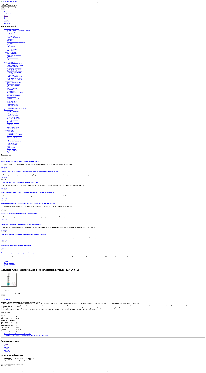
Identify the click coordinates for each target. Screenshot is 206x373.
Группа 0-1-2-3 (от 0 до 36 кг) (15, 72)
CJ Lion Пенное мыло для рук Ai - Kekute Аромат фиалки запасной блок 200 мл (26, 335)
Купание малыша (8, 110)
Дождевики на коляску (13, 85)
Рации (9, 59)
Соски (9, 47)
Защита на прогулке (12, 58)
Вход (5, 11)
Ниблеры (9, 40)
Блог (5, 17)
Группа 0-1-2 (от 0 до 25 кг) (14, 71)
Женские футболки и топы (14, 136)
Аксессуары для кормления (11, 29)
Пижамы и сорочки (12, 143)
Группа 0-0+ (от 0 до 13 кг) (14, 68)
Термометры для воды (13, 127)
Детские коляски (8, 81)
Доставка (6, 19)
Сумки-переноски (12, 150)
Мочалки (9, 121)
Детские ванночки (12, 114)
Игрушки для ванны (12, 115)
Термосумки (10, 50)
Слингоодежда (11, 147)
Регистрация (7, 13)
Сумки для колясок (12, 107)
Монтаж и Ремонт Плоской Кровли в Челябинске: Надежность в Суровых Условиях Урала (27, 192)
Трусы (9, 152)
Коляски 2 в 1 (11, 89)
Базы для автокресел (12, 66)
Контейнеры (10, 34)
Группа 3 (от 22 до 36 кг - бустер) (16, 79)
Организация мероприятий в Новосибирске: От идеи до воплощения (21, 224)
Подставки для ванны (13, 123)
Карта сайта (7, 23)
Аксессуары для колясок (13, 84)
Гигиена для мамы (12, 133)
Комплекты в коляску (13, 98)
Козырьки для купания (13, 118)
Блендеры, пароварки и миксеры (16, 32)
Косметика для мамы (13, 139)
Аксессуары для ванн (13, 111)
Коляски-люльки (11, 94)
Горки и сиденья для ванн (14, 112)
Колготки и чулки (12, 137)
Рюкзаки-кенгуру (12, 144)
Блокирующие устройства (14, 55)
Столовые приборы (12, 49)
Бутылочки (10, 33)
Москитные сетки (12, 101)
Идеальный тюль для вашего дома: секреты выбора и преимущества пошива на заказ (26, 252)
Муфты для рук (11, 102)
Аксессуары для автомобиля (15, 65)
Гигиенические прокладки (14, 134)
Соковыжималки (11, 46)
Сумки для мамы (11, 149)
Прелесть (6, 265)
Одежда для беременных (14, 141)
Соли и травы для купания (14, 126)
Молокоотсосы (11, 36)
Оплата (6, 20)
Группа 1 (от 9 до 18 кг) (13, 73)
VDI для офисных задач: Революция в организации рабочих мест (19, 182)
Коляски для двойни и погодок (15, 92)
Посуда (9, 45)
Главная (6, 16)
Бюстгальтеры (11, 131)
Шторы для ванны (12, 128)
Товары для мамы (9, 130)
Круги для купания (12, 120)
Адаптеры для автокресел (14, 82)
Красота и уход (11, 140)
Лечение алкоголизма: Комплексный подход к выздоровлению (19, 213)
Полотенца (10, 124)
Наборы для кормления (13, 37)
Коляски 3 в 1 (11, 91)
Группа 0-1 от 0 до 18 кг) (14, 69)
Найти (2, 9)
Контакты (6, 21)
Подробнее (4, 167)
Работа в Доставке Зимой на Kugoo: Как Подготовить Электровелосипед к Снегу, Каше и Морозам (29, 171)
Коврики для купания (13, 117)
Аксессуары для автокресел (14, 63)
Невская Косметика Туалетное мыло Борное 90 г (17, 334)
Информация (7, 299)
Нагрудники (10, 39)
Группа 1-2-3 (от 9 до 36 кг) (14, 76)
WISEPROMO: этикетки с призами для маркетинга (16, 245)
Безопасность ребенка (10, 52)
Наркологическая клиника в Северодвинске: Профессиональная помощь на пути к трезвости (28, 203)
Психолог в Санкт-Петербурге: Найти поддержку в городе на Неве (20, 161)
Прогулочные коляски (13, 105)
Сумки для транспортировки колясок (17, 108)
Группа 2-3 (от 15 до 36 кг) (14, 78)
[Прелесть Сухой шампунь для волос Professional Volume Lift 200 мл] (9, 286)
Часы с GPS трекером (13, 60)
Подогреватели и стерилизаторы (16, 42)
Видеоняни (10, 56)
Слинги (9, 146)
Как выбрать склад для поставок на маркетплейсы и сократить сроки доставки (24, 234)
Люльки (9, 99)
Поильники (10, 43)
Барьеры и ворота (12, 53)
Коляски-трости (11, 97)
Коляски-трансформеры (13, 95)
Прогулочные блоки (12, 104)
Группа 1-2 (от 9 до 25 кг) (14, 75)
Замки (8, 86)
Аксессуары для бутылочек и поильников (18, 30)
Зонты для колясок (12, 88)
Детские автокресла (9, 62)
